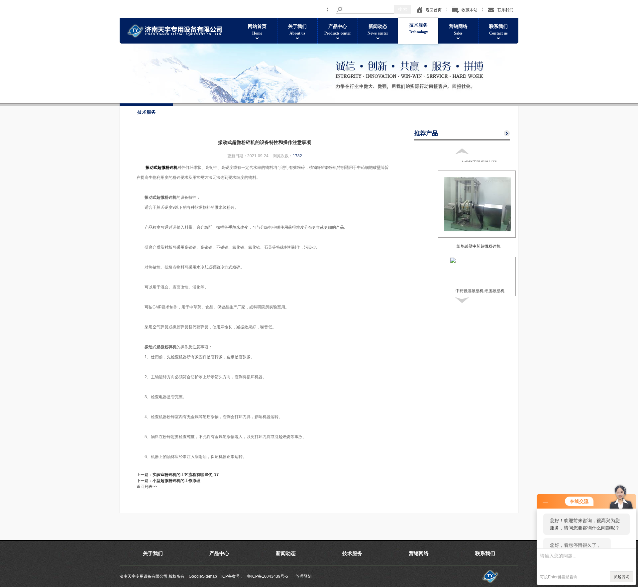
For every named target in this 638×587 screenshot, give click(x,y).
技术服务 (418, 28)
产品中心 (337, 30)
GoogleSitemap (203, 576)
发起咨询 (621, 576)
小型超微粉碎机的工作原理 (176, 480)
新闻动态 (378, 30)
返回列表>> (147, 486)
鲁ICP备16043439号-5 (267, 576)
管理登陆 (304, 576)
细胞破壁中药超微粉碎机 (478, 246)
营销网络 (458, 30)
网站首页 (257, 30)
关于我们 (297, 30)
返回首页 (434, 10)
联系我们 (505, 10)
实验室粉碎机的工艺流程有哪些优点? (186, 474)
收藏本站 (470, 10)
